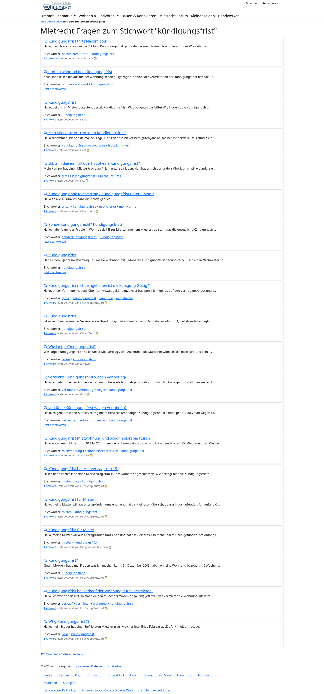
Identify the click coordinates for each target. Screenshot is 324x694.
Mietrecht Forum (173, 15)
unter (66, 206)
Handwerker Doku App (60, 690)
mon (122, 206)
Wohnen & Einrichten (97, 15)
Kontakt (117, 666)
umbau (67, 84)
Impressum (81, 666)
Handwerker (228, 15)
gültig (66, 298)
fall (119, 176)
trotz (84, 54)
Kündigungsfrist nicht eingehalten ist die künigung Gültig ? (98, 285)
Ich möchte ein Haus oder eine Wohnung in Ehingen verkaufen (126, 690)
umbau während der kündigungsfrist (79, 71)
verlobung (86, 390)
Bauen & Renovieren (139, 15)
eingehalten (124, 298)
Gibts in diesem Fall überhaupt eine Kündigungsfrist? (93, 163)
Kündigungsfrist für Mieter (70, 499)
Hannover (204, 675)
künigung (106, 298)
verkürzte (69, 390)
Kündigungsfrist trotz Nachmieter (76, 41)
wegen (101, 390)
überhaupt (105, 176)
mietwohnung (72, 451)
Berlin (48, 675)
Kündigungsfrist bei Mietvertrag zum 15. (82, 468)
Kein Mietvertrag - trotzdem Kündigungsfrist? (86, 132)
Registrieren (270, 3)
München (50, 683)
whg (65, 634)
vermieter (83, 603)
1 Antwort (50, 119)
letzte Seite (75, 654)
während (81, 84)
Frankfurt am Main (157, 675)
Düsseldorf (116, 675)
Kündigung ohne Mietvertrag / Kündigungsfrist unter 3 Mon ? (100, 193)
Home (43, 21)
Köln (78, 675)
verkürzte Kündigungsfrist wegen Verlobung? (87, 377)
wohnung (100, 603)
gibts (65, 176)
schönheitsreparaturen (101, 451)
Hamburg (184, 675)
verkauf (67, 603)
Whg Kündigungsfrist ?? (68, 621)
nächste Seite (58, 654)
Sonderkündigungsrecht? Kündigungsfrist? (84, 224)
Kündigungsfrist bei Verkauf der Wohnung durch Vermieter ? (100, 590)
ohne (132, 206)
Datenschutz (100, 666)
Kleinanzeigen (203, 15)
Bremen (63, 675)
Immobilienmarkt (57, 15)
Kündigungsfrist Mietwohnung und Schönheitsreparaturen (98, 438)
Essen (134, 675)
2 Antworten (51, 58)
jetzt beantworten (55, 89)
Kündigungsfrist (61, 102)
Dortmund (94, 675)
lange (66, 359)
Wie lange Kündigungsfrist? (71, 346)
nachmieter (70, 54)
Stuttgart (69, 683)
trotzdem (114, 145)
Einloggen (252, 3)
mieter (66, 512)
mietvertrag (96, 145)
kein (127, 145)
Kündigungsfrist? (62, 560)
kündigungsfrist (103, 54)
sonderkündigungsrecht (79, 237)
